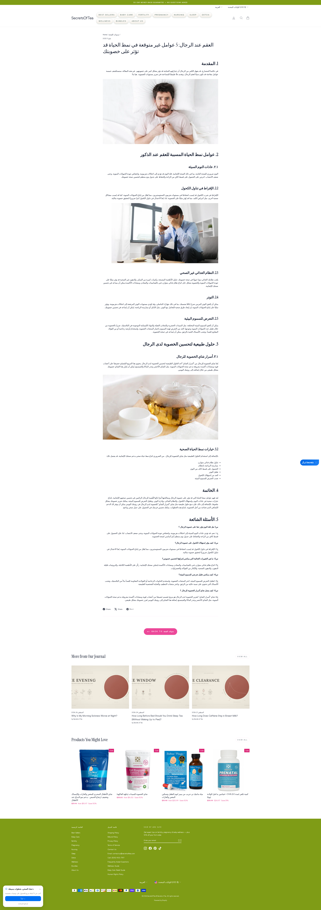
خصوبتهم (140, 71)
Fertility (144, 15)
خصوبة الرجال (176, 498)
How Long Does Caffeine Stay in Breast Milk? (215, 715)
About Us (137, 21)
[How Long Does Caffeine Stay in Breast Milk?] (221, 687)
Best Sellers (107, 15)
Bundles (121, 21)
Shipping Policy (113, 833)
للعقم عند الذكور (154, 154)
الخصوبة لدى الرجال (160, 343)
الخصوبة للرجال (187, 356)
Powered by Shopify (160, 900)
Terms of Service (114, 845)
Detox (206, 15)
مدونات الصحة (114, 34)
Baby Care (126, 15)
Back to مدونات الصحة (162, 631)
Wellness (104, 21)
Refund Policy (113, 837)
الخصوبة (141, 74)
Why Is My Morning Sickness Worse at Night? (94, 715)
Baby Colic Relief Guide (116, 870)
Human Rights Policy (115, 874)
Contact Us (112, 849)
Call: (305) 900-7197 (116, 858)
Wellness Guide (113, 866)
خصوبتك (108, 307)
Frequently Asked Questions (118, 862)
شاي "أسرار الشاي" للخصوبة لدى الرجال (157, 504)
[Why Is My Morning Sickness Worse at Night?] (100, 687)
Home (105, 34)
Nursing (179, 15)
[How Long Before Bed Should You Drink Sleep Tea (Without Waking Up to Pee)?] (160, 687)
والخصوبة (195, 283)
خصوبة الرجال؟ (181, 543)
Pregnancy (162, 15)
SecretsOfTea (82, 18)
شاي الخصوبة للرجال (206, 363)
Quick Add (93, 789)
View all (242, 656)
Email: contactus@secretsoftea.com (121, 853)
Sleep (193, 15)
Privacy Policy (113, 841)
